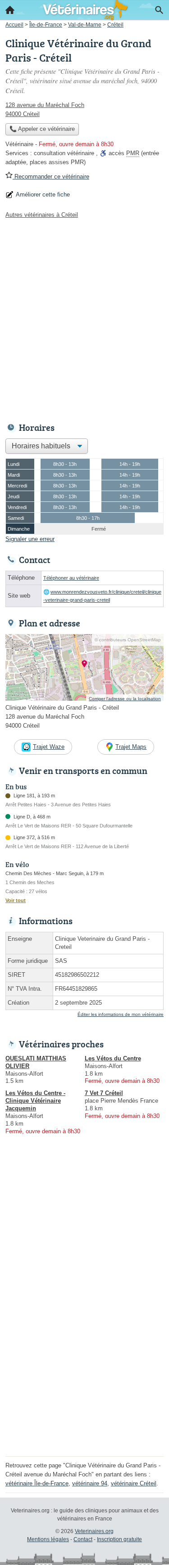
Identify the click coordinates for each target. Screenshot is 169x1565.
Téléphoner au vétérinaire (71, 578)
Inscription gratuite (119, 1539)
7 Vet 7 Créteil (104, 1093)
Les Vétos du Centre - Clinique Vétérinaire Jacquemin (35, 1101)
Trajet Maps (130, 746)
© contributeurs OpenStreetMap (128, 639)
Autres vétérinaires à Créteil (41, 214)
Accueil (10, 10)
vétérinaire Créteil (133, 1483)
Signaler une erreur (30, 539)
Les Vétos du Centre (113, 1058)
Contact (82, 1539)
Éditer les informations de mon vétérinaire (121, 1014)
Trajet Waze (48, 746)
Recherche (159, 10)
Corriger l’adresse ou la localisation (125, 698)
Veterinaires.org (94, 1531)
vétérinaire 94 (89, 1483)
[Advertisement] (84, 318)
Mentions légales (48, 1539)
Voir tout (15, 900)
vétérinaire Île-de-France (37, 1483)
